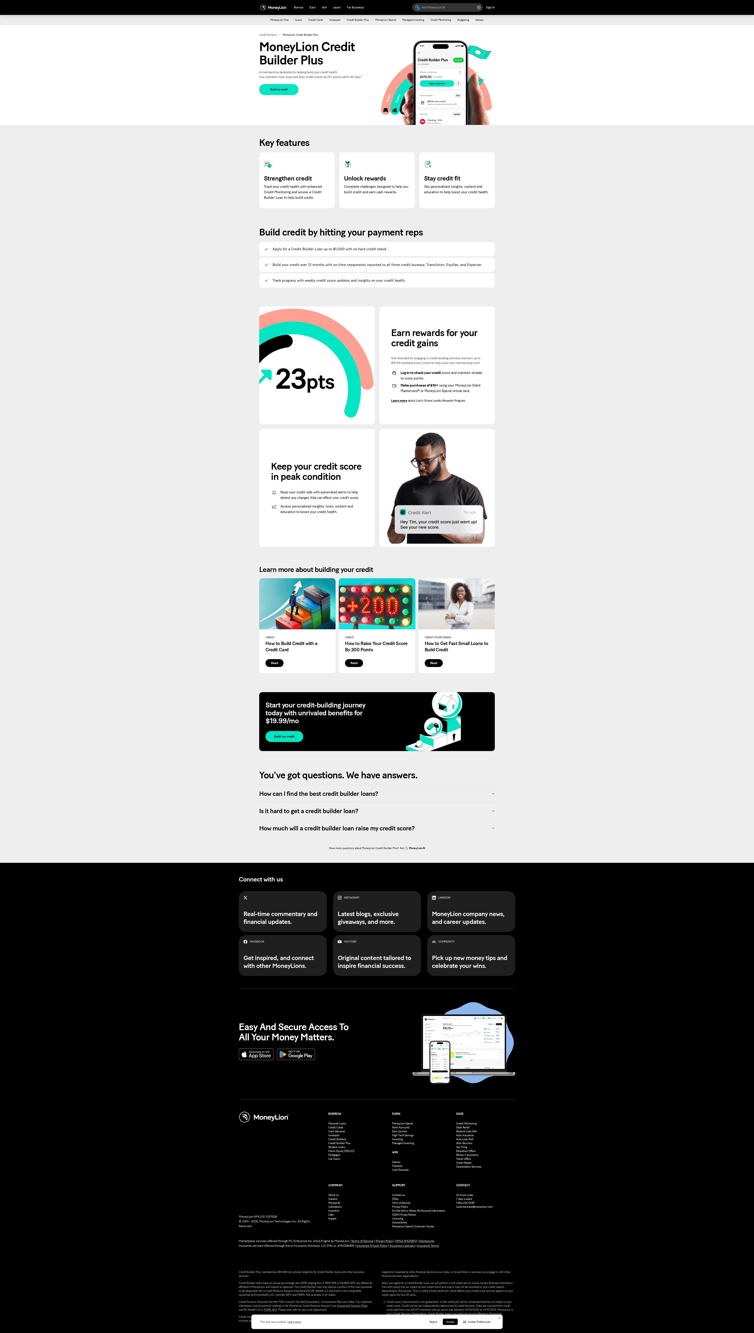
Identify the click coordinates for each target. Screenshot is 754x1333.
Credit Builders (268, 35)
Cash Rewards (400, 1170)
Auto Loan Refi (464, 1139)
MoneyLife (334, 1203)
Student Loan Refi (466, 1131)
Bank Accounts (401, 1127)
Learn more (294, 1322)
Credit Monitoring (466, 1123)
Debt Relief (462, 1127)
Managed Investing (403, 1143)
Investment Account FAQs (352, 1305)
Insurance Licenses (402, 1246)
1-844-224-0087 (465, 1203)
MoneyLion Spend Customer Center (413, 1226)
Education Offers (466, 1151)
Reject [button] (433, 1322)
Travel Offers (463, 1159)
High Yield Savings (403, 1135)
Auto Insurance (465, 1135)
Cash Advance (336, 1131)
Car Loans (334, 1159)
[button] (477, 1322)
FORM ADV (270, 1309)
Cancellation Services (468, 1166)
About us (333, 1195)
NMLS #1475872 (406, 1241)
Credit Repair (464, 1162)
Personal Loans (337, 1123)
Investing (397, 1139)
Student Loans (336, 1147)
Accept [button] (450, 1322)
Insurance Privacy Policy (371, 1246)
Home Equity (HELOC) (341, 1151)
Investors (333, 1210)
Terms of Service (362, 1241)
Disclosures (427, 1241)
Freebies (397, 1166)
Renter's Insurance (467, 1155)
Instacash (333, 1135)
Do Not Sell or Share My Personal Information (418, 1210)
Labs (331, 1214)
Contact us (398, 1195)
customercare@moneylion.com (474, 1206)
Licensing (397, 1218)
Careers (333, 1199)
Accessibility (399, 1222)
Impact (332, 1218)
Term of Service (401, 1203)
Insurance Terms (428, 1246)
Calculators (334, 1206)
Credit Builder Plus (339, 1143)
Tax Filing (461, 1147)
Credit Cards (335, 1127)
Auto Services (464, 1143)
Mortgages (334, 1155)
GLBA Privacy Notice (404, 1214)
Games (396, 1162)
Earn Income (399, 1131)
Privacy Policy (400, 1206)
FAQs (395, 1199)
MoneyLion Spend (402, 1123)
